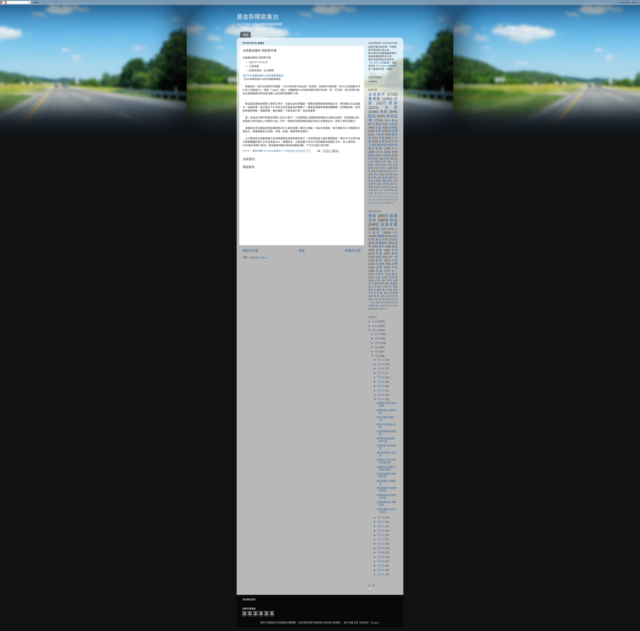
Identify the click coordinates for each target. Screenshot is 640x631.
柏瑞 (379, 249)
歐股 (372, 116)
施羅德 (381, 235)
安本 (370, 283)
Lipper (381, 190)
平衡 (381, 137)
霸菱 (395, 274)
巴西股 (386, 155)
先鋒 (377, 280)
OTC (370, 197)
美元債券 (373, 159)
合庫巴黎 (392, 296)
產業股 (374, 99)
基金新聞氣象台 (258, 16)
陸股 (393, 103)
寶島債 (391, 190)
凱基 (377, 296)
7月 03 (381, 565)
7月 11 (381, 539)
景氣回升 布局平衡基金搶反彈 (386, 461)
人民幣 (379, 134)
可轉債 (377, 181)
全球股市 (377, 94)
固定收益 (388, 200)
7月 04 (381, 561)
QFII (370, 200)
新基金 (383, 141)
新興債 (393, 130)
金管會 (372, 184)
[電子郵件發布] (318, 151)
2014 (375, 326)
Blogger (375, 622)
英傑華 (394, 293)
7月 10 (381, 544)
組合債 (372, 177)
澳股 (389, 181)
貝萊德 (379, 263)
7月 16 (381, 526)
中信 (395, 267)
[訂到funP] (369, 590)
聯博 (379, 260)
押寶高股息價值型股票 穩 (386, 439)
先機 (379, 253)
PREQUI (380, 197)
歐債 (386, 159)
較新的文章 (250, 250)
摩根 (372, 216)
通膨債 (389, 203)
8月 (377, 351)
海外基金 (391, 120)
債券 (378, 124)
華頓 (381, 283)
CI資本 (382, 306)
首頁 (245, 34)
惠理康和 (381, 242)
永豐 (379, 267)
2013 (375, 330)
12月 (377, 334)
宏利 (395, 235)
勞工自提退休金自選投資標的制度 (383, 145)
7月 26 (381, 377)
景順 (379, 270)
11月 (377, 338)
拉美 (392, 193)
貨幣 (378, 130)
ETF (395, 148)
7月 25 (381, 382)
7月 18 (381, 517)
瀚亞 (378, 239)
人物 (395, 162)
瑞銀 (378, 256)
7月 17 (381, 522)
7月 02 (381, 570)
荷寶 (373, 309)
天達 (395, 260)
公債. (371, 193)
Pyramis (391, 197)
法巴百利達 (375, 293)
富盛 (395, 253)
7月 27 (381, 373)
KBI (390, 286)
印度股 (393, 124)
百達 (378, 277)
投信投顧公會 (385, 187)
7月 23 (381, 390)
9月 (377, 347)
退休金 (388, 174)
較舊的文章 (353, 250)
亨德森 (379, 274)
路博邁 (381, 309)
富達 (395, 246)
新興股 (393, 127)
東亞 (376, 174)
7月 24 (381, 386)
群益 (394, 220)
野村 (381, 246)
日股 (378, 127)
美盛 (377, 302)
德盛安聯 (389, 224)
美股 (384, 112)
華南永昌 (386, 299)
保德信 (393, 239)
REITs (379, 151)
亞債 (383, 162)
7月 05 (381, 557)
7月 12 (381, 535)
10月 (377, 343)
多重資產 (381, 171)
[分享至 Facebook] (334, 151)
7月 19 (381, 399)
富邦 (389, 280)
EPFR (394, 171)
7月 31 (381, 360)
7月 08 (381, 552)
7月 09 (381, 548)
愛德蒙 (393, 277)
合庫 (375, 299)
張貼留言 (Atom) (258, 257)
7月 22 (381, 395)
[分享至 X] (330, 151)
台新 (395, 249)
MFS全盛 (393, 306)
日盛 (383, 228)
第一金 (393, 256)
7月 (377, 356)
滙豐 (395, 263)
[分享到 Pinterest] (337, 151)
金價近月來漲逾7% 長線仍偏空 (386, 468)
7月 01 (381, 574)
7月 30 (381, 364)
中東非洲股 (380, 165)
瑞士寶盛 (387, 290)
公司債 (385, 184)
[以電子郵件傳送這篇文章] (324, 151)
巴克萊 (387, 302)
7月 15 (381, 530)
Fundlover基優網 (379, 62)
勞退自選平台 (390, 177)
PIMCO (383, 168)
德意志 (372, 290)
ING (395, 232)
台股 (391, 107)
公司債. (378, 200)
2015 (375, 321)
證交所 (380, 203)
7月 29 (381, 368)
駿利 (379, 286)
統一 (395, 271)
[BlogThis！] (327, 151)
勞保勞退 (382, 193)
